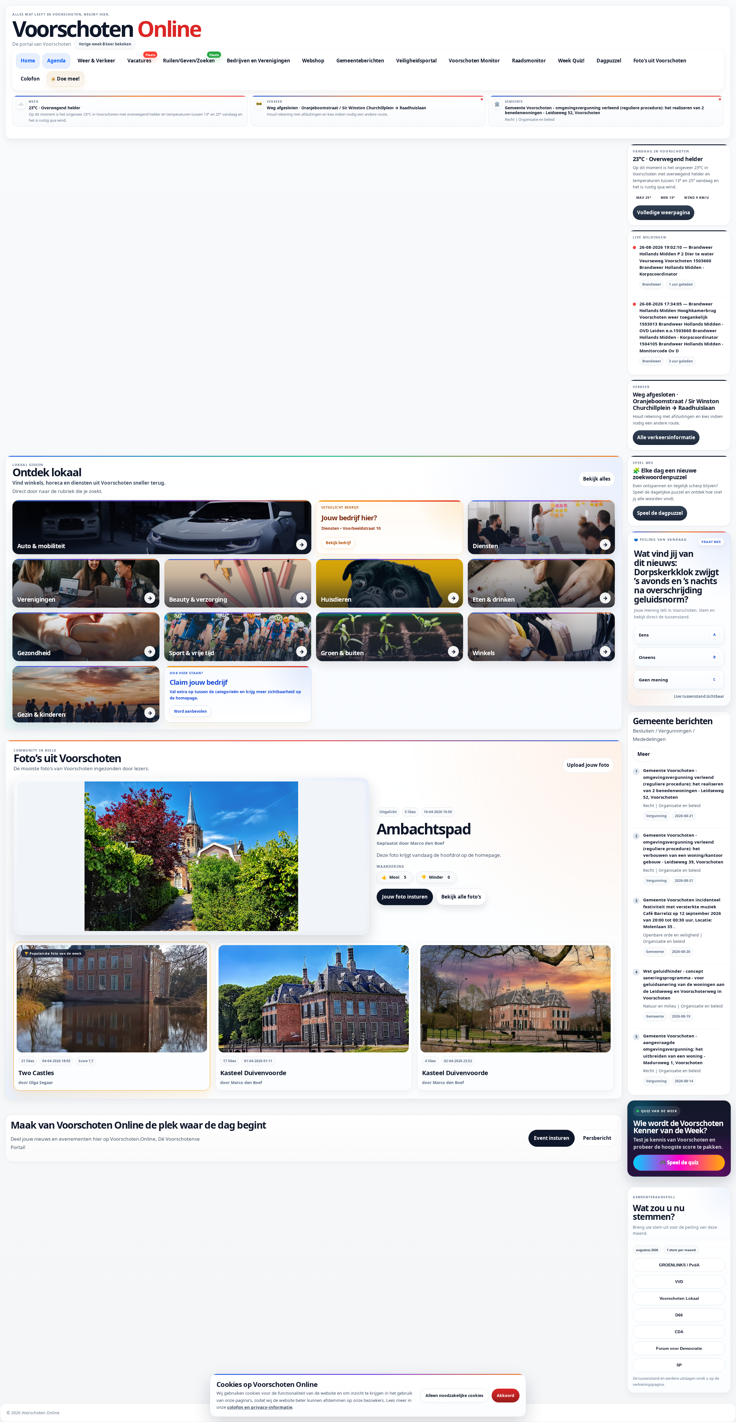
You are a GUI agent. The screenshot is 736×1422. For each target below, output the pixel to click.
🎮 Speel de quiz (679, 1162)
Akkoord (505, 1395)
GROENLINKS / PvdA (679, 1265)
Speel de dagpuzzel (660, 513)
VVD (679, 1281)
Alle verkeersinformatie (666, 437)
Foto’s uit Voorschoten (659, 60)
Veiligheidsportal (416, 60)
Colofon (30, 78)
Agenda (56, 60)
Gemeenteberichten (360, 60)
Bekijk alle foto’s (461, 896)
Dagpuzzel (609, 60)
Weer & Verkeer (96, 60)
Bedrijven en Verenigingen (258, 60)
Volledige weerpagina (663, 212)
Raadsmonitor (529, 60)
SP (679, 1365)
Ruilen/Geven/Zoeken (191, 58)
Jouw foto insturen (405, 896)
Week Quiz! (571, 60)
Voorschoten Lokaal (679, 1298)
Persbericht (597, 1138)
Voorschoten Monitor (474, 60)
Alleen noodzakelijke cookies (454, 1395)
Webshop (313, 60)
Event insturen (551, 1138)
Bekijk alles (596, 478)
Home (28, 60)
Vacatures (141, 58)
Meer (643, 754)
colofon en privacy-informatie (259, 1407)
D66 (679, 1315)
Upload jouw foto (588, 765)
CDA (679, 1331)
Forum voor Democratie (679, 1348)
